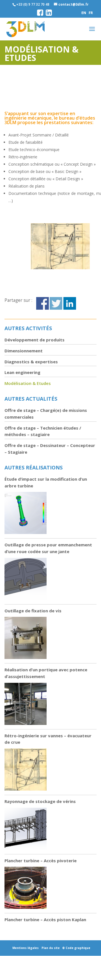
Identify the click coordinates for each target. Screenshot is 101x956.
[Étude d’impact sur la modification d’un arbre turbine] (25, 514)
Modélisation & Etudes (27, 383)
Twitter (56, 303)
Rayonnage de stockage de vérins (40, 801)
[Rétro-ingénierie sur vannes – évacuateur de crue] (25, 771)
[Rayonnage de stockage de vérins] (25, 830)
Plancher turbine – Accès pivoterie (40, 860)
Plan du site (51, 948)
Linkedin (69, 303)
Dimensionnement (23, 350)
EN (83, 12)
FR (91, 12)
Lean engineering (22, 372)
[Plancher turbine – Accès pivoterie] (25, 889)
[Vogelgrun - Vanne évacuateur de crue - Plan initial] (60, 269)
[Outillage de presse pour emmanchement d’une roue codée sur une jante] (25, 580)
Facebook (42, 303)
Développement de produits (34, 340)
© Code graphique (76, 948)
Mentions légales (25, 948)
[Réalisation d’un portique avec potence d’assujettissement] (25, 705)
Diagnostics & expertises (31, 361)
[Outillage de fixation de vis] (25, 639)
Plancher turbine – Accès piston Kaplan (45, 919)
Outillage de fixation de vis (32, 610)
